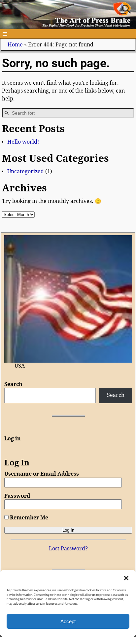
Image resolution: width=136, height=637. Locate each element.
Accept (68, 621)
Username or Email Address (41, 474)
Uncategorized (25, 171)
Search (13, 384)
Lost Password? (68, 548)
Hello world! (23, 142)
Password (17, 496)
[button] (126, 578)
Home (15, 45)
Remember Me (28, 517)
